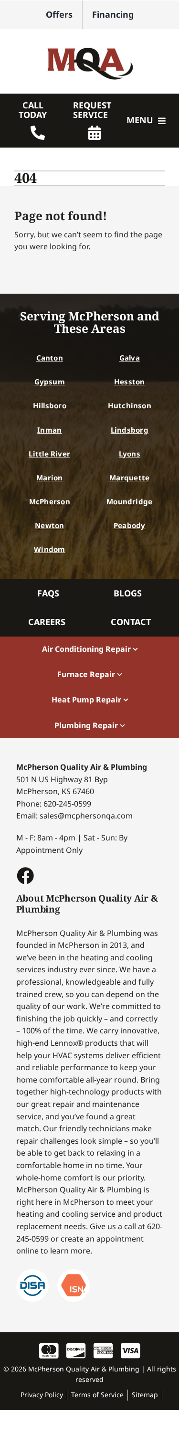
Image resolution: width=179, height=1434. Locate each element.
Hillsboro (49, 405)
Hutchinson (129, 405)
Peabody (130, 525)
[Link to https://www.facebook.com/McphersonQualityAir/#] (24, 875)
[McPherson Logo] (89, 42)
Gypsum (49, 381)
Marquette (129, 477)
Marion (49, 477)
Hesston (129, 381)
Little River (49, 453)
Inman (49, 430)
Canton (49, 357)
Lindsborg (129, 430)
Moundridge (129, 501)
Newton (49, 525)
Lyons (129, 453)
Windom (49, 549)
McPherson (49, 501)
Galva (129, 357)
